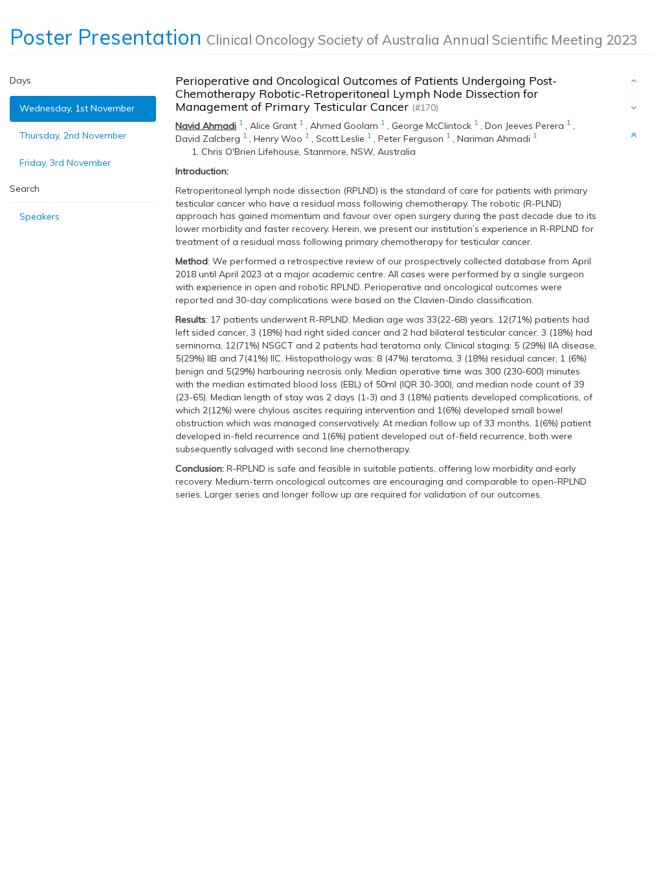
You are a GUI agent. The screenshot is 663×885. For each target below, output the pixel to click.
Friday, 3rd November (65, 162)
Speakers (39, 216)
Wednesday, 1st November (77, 108)
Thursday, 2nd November (72, 135)
